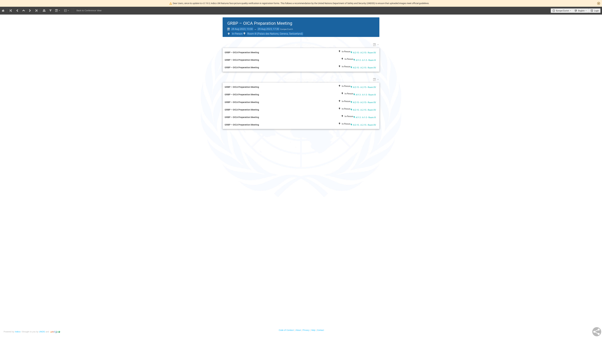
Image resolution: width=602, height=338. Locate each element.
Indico (17, 331)
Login (596, 10)
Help (313, 330)
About (298, 330)
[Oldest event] (11, 11)
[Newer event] (30, 11)
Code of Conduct (286, 330)
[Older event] (17, 11)
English (581, 10)
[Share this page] (596, 331)
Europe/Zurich (562, 10)
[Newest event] (36, 11)
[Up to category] (24, 11)
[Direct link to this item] (316, 44)
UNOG (42, 331)
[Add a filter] (50, 11)
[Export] (57, 11)
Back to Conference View (89, 10)
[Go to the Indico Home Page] (3, 11)
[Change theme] (66, 11)
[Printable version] (44, 11)
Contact (320, 330)
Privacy (306, 330)
